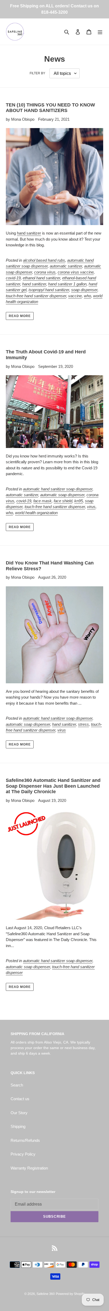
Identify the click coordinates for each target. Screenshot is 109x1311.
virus (91, 506)
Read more (20, 316)
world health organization (36, 512)
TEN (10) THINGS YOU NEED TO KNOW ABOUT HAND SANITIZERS (50, 107)
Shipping (18, 1126)
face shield (63, 501)
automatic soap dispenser (62, 495)
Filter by (37, 73)
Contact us (20, 1098)
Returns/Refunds (25, 1140)
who (87, 296)
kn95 (78, 501)
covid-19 (13, 278)
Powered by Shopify (70, 1294)
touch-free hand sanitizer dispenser (36, 296)
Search (17, 1085)
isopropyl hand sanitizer (49, 289)
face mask (42, 501)
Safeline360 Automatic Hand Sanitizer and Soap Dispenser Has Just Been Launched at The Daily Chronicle (53, 786)
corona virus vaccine (76, 272)
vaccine (75, 296)
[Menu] (100, 31)
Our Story (19, 1112)
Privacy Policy (23, 1154)
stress (83, 724)
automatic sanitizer (66, 266)
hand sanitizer (29, 233)
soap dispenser (84, 289)
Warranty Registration (29, 1168)
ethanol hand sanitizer (41, 278)
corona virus (45, 272)
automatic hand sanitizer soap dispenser (57, 489)
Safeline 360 (46, 1294)
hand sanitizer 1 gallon (67, 284)
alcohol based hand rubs (44, 260)
